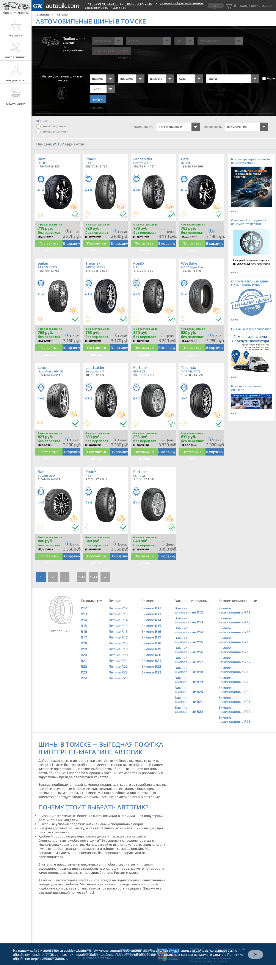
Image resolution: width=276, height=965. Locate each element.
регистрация (261, 5)
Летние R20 (118, 655)
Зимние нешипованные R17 (234, 660)
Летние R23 (118, 672)
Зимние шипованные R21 (189, 699)
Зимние (147, 601)
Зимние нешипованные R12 (234, 610)
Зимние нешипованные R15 (234, 640)
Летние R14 (118, 620)
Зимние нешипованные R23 (234, 719)
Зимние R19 (151, 649)
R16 (84, 631)
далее (234, 211)
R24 (84, 678)
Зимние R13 (151, 614)
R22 (84, 666)
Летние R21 (118, 661)
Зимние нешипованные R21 (234, 699)
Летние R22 (118, 666)
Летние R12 (118, 608)
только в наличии (55, 131)
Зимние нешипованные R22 (234, 709)
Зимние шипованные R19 (189, 680)
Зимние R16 (151, 631)
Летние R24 (118, 678)
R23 (84, 672)
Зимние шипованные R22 (189, 709)
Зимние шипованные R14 (189, 630)
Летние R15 (118, 626)
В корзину (71, 243)
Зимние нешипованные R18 (234, 670)
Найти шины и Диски (111, 51)
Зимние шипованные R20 (189, 690)
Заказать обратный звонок (182, 3)
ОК (255, 954)
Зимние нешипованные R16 (234, 650)
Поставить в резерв (48, 244)
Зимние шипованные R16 (189, 650)
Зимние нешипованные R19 (234, 680)
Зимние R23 (151, 672)
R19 (84, 649)
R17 (84, 637)
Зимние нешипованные (237, 601)
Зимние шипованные (192, 601)
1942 (81, 577)
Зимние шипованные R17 (189, 660)
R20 (84, 655)
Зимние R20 (151, 655)
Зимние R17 (151, 637)
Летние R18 (118, 643)
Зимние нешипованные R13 (234, 620)
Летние (115, 601)
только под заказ (55, 126)
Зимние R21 (151, 661)
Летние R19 (118, 649)
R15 (84, 626)
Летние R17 (118, 637)
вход (244, 5)
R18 (84, 643)
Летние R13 (118, 614)
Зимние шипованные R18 (189, 670)
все (45, 120)
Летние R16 (118, 631)
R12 (84, 608)
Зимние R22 (151, 666)
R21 (84, 661)
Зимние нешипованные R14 (234, 630)
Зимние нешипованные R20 (234, 690)
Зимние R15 (151, 626)
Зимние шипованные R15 (189, 640)
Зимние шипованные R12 (189, 610)
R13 (84, 614)
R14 (84, 620)
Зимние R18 (151, 643)
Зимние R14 (151, 620)
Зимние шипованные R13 (189, 620)
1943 (93, 577)
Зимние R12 (151, 608)
